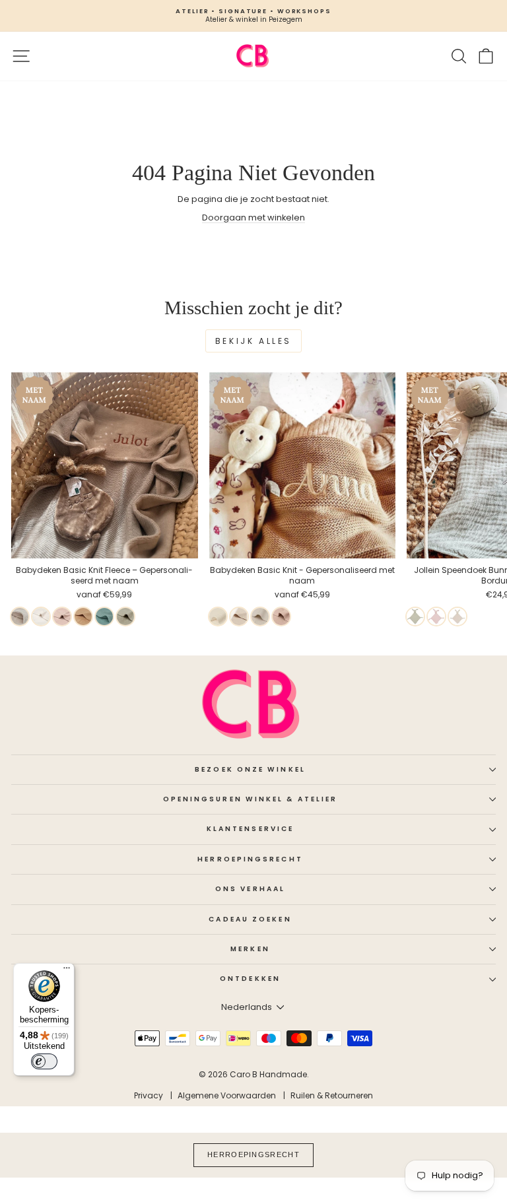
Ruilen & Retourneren (331, 1095)
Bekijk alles (253, 341)
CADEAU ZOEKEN (250, 919)
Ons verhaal (250, 889)
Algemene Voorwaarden (227, 1095)
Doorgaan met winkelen (253, 217)
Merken (250, 949)
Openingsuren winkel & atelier (250, 799)
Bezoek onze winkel (250, 769)
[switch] (44, 1061)
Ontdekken (250, 979)
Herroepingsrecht (249, 859)
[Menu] (67, 971)
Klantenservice (250, 829)
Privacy (148, 1095)
